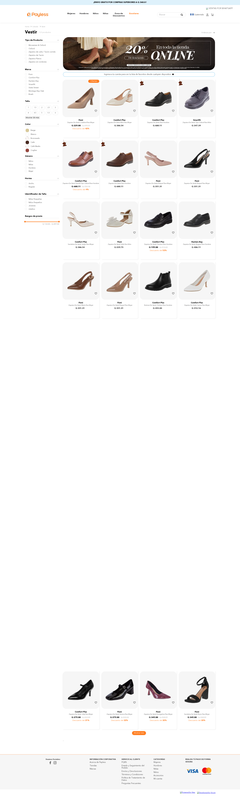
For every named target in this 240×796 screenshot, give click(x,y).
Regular (32, 187)
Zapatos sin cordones (38, 62)
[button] (42, 69)
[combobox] (171, 14)
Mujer (31, 171)
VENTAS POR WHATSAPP (221, 9)
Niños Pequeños (35, 203)
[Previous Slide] (103, 115)
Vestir (43, 27)
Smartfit (32, 84)
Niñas (31, 165)
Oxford (32, 49)
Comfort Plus (34, 78)
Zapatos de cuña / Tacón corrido (42, 52)
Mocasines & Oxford (37, 45)
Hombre (32, 168)
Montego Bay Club (36, 91)
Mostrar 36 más (32, 117)
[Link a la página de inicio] (27, 27)
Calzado (35, 27)
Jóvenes (32, 206)
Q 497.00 (54, 224)
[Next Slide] (135, 115)
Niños (31, 161)
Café (33, 142)
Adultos (32, 209)
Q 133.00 (46, 224)
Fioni (30, 74)
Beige (33, 130)
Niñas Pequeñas (35, 199)
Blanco (33, 134)
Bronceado (35, 138)
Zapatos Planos (35, 59)
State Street (34, 88)
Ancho (31, 183)
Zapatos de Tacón (36, 55)
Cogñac (34, 150)
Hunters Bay (34, 81)
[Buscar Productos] (182, 15)
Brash (31, 94)
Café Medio (35, 146)
